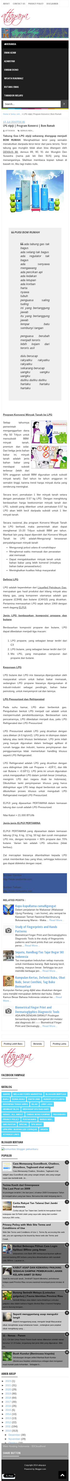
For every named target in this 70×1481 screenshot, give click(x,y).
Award (6, 1094)
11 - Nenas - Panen (14, 1335)
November (14, 1438)
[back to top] (62, 1475)
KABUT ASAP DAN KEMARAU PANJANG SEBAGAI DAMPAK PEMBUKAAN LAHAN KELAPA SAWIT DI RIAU (37, 1271)
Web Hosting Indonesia (16, 1446)
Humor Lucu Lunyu (53, 1099)
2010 (8, 1430)
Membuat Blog (11, 1109)
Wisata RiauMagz (13, 78)
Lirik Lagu (46, 1104)
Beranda (11, 44)
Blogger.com (40, 1469)
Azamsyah (9, 61)
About (6, 3)
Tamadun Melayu (13, 95)
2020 (8, 1389)
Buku (6, 1099)
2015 (8, 1410)
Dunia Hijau (18, 1099)
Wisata (44, 1129)
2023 (8, 1381)
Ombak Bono (11, 69)
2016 (8, 1405)
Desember (14, 1434)
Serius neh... (27, 131)
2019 (8, 1393)
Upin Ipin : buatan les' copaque (20, 1129)
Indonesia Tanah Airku (15, 1104)
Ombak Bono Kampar (38, 1114)
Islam (34, 1104)
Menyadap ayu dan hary (36, 1109)
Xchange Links (11, 1134)
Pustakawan (29, 1119)
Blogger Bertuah (56, 1094)
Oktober (13, 1443)
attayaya (42, 1465)
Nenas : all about (13, 1114)
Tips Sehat (36, 1124)
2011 (8, 1426)
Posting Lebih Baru (13, 1044)
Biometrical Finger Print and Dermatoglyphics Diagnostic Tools (37, 1009)
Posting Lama (59, 1044)
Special (23, 1124)
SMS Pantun (9, 1124)
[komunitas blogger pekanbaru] (19, 1149)
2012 (8, 1422)
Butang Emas (11, 87)
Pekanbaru (59, 1114)
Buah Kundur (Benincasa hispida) (34, 1353)
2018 (8, 1397)
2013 (8, 1418)
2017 (8, 1401)
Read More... (56, 920)
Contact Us (19, 3)
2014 (8, 1414)
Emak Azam (10, 52)
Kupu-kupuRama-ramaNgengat (35, 906)
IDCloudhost (39, 1446)
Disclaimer (52, 3)
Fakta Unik (34, 1099)
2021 (8, 1385)
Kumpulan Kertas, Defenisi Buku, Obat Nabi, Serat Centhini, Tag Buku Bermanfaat (40, 981)
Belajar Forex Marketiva (27, 1094)
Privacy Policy (35, 3)
